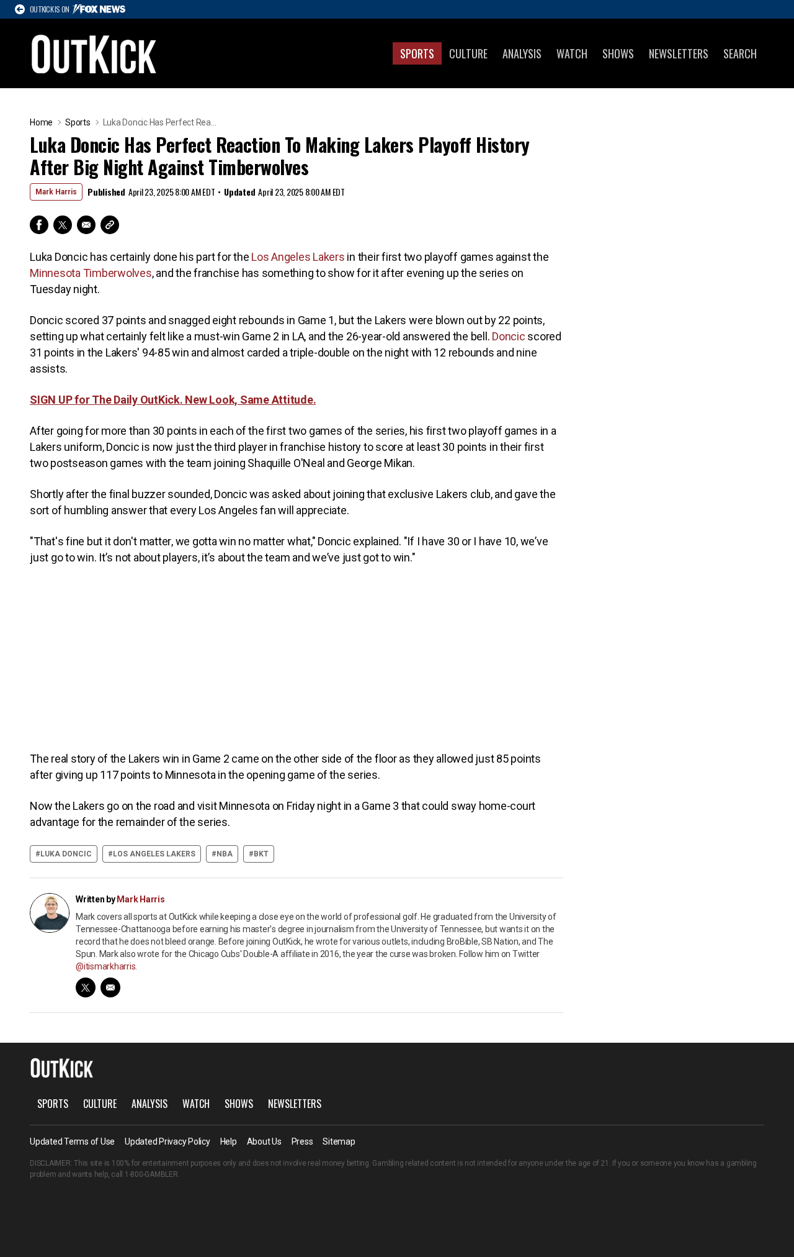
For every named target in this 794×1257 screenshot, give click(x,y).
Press (302, 1141)
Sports (417, 53)
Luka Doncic (66, 854)
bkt (261, 854)
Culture (468, 53)
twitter (86, 987)
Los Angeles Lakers (298, 256)
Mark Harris (56, 192)
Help (228, 1141)
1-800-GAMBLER (151, 1174)
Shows (618, 53)
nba (224, 854)
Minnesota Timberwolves (91, 272)
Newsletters (678, 53)
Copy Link (109, 225)
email (110, 987)
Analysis (522, 53)
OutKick (94, 53)
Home (41, 122)
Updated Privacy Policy (167, 1141)
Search (740, 53)
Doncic (508, 336)
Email (86, 225)
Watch (571, 53)
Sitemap (339, 1141)
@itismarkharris (105, 966)
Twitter (62, 225)
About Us (264, 1141)
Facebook (39, 225)
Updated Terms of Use (72, 1141)
